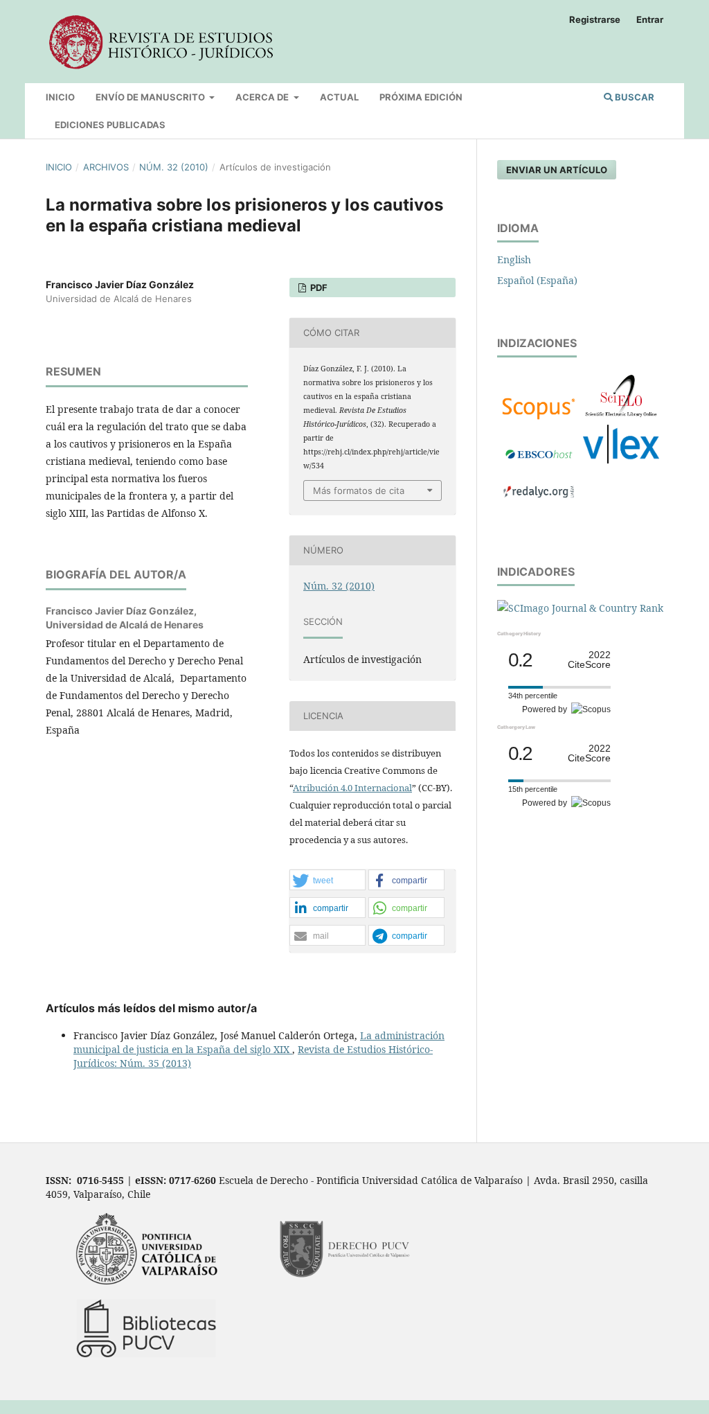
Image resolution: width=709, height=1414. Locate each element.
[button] (327, 880)
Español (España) (537, 280)
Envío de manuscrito (151, 97)
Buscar (633, 97)
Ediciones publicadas (110, 124)
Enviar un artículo (556, 169)
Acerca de (263, 97)
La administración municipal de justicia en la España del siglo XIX (259, 1042)
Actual (339, 97)
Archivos (106, 167)
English (514, 259)
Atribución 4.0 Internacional (352, 787)
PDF (317, 287)
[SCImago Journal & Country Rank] (580, 608)
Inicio (60, 97)
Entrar (649, 19)
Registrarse (594, 19)
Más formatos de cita (358, 490)
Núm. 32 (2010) (173, 167)
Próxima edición (421, 97)
